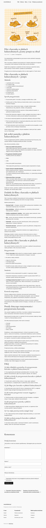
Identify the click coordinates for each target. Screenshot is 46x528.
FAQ (18, 2)
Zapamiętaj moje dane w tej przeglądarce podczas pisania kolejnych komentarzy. (22, 479)
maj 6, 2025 (6, 54)
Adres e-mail (8, 467)
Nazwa (6, 461)
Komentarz (7, 447)
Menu (26, 2)
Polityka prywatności (37, 2)
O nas (29, 2)
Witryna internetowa (9, 472)
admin (13, 54)
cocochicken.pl (7, 2)
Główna (22, 2)
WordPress (11, 523)
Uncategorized (18, 54)
